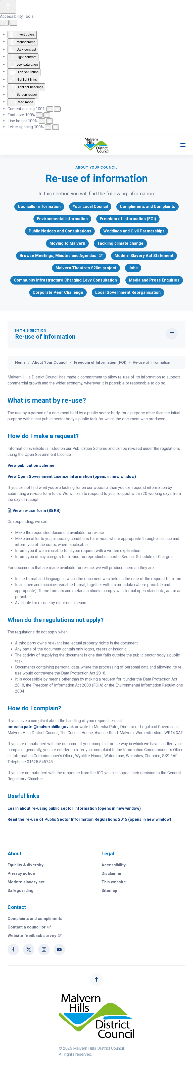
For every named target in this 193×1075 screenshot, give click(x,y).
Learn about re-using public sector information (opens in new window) (74, 808)
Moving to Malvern (67, 243)
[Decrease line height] (42, 121)
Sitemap (109, 890)
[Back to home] (96, 145)
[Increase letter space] (55, 127)
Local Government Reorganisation (128, 292)
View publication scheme (31, 465)
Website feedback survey (35, 935)
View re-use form (36, 510)
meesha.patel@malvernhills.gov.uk (41, 726)
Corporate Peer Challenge (58, 292)
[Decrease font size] (39, 115)
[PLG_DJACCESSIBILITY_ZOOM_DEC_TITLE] (49, 109)
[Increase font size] (46, 115)
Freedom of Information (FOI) (128, 218)
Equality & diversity (25, 865)
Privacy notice (21, 873)
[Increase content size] (57, 109)
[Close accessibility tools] (13, 23)
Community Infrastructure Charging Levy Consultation (65, 280)
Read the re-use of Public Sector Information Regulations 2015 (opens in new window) (89, 819)
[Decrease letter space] (48, 127)
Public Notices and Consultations (60, 231)
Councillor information (39, 206)
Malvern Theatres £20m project (86, 267)
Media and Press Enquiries (154, 280)
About (14, 854)
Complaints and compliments (35, 918)
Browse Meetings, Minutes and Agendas (57, 256)
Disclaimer (112, 873)
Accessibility (114, 865)
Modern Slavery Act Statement (144, 255)
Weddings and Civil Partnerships (134, 231)
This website (114, 882)
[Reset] (4, 23)
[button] (182, 145)
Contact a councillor (29, 927)
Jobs (133, 267)
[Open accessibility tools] (8, 7)
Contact (17, 907)
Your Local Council (90, 206)
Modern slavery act (26, 882)
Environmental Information (62, 218)
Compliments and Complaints (147, 206)
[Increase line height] (49, 121)
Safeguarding (20, 890)
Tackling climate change (120, 243)
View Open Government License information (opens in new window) (72, 476)
